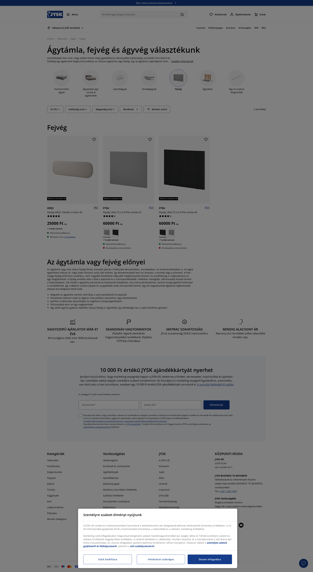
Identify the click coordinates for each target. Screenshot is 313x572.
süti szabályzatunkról (142, 546)
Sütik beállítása (107, 559)
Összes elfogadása (210, 559)
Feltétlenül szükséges (161, 559)
